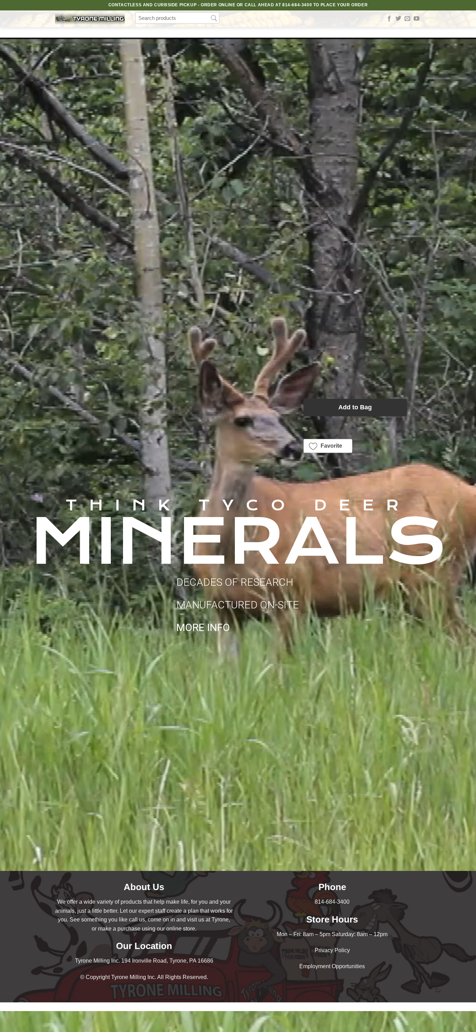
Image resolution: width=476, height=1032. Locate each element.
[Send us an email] (407, 19)
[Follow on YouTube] (416, 19)
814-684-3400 (332, 902)
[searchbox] (177, 18)
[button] (328, 446)
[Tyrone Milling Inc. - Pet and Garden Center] (90, 19)
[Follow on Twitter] (398, 19)
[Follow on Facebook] (389, 19)
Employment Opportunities (332, 966)
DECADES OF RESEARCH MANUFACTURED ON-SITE (237, 604)
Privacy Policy (332, 950)
